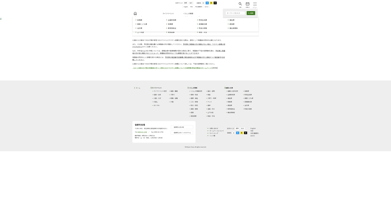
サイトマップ (214, 133)
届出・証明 (211, 91)
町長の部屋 (248, 109)
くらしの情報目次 (196, 91)
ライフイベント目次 (160, 91)
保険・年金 (194, 95)
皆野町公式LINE (179, 127)
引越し (156, 102)
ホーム (138, 88)
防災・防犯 (194, 105)
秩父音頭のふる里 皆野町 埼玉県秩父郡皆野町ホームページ (143, 5)
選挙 (209, 105)
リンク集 (212, 136)
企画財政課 (231, 95)
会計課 (247, 105)
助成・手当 (211, 116)
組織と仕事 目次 (233, 91)
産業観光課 (248, 102)
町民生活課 (248, 95)
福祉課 (230, 98)
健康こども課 (249, 98)
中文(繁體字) (254, 133)
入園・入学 (157, 98)
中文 (251, 131)
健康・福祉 (194, 98)
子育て (173, 95)
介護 (172, 102)
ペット (210, 102)
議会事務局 (231, 112)
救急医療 (193, 116)
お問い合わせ (214, 128)
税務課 (230, 102)
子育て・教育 (212, 98)
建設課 (230, 105)
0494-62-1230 (142, 132)
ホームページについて (217, 131)
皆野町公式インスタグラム (182, 133)
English (253, 128)
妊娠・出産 (157, 95)
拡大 (191, 3)
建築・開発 (194, 109)
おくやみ (156, 105)
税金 (209, 95)
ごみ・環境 (194, 102)
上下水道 (210, 112)
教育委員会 (231, 109)
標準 (185, 3)
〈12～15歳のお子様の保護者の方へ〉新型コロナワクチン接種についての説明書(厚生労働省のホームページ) (172, 68)
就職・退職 (174, 98)
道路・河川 (211, 109)
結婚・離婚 (174, 91)
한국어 (252, 136)
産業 (192, 112)
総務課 (247, 91)
